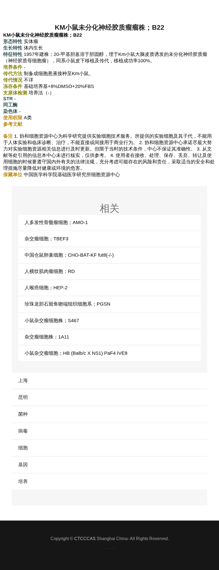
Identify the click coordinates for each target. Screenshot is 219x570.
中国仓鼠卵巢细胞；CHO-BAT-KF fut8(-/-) (69, 255)
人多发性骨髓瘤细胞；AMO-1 (56, 222)
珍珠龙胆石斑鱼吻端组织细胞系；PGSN (67, 304)
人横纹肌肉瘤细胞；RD (50, 271)
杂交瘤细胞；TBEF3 (46, 238)
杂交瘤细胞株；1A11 (47, 337)
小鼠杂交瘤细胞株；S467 (52, 320)
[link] (109, 380)
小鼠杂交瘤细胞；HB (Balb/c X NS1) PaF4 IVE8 (76, 353)
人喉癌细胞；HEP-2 (46, 287)
